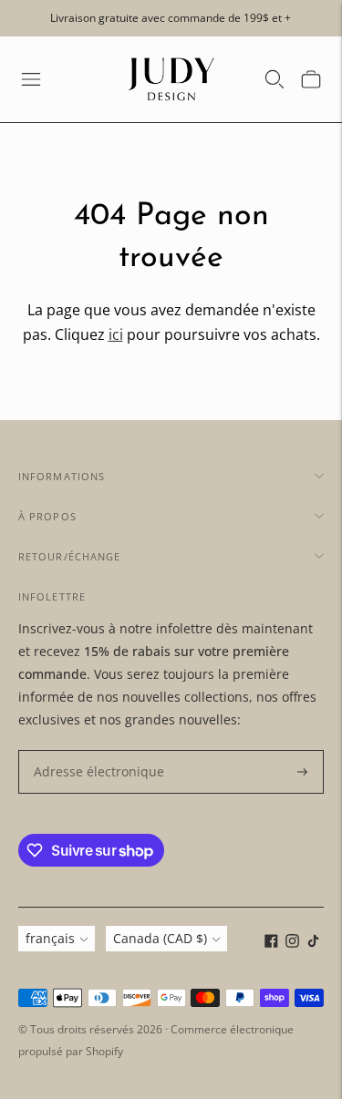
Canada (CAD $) (160, 938)
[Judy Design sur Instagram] (292, 942)
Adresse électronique (90, 750)
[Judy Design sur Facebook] (271, 942)
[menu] (31, 79)
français (50, 938)
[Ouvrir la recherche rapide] (274, 79)
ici (116, 334)
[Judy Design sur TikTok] (313, 942)
